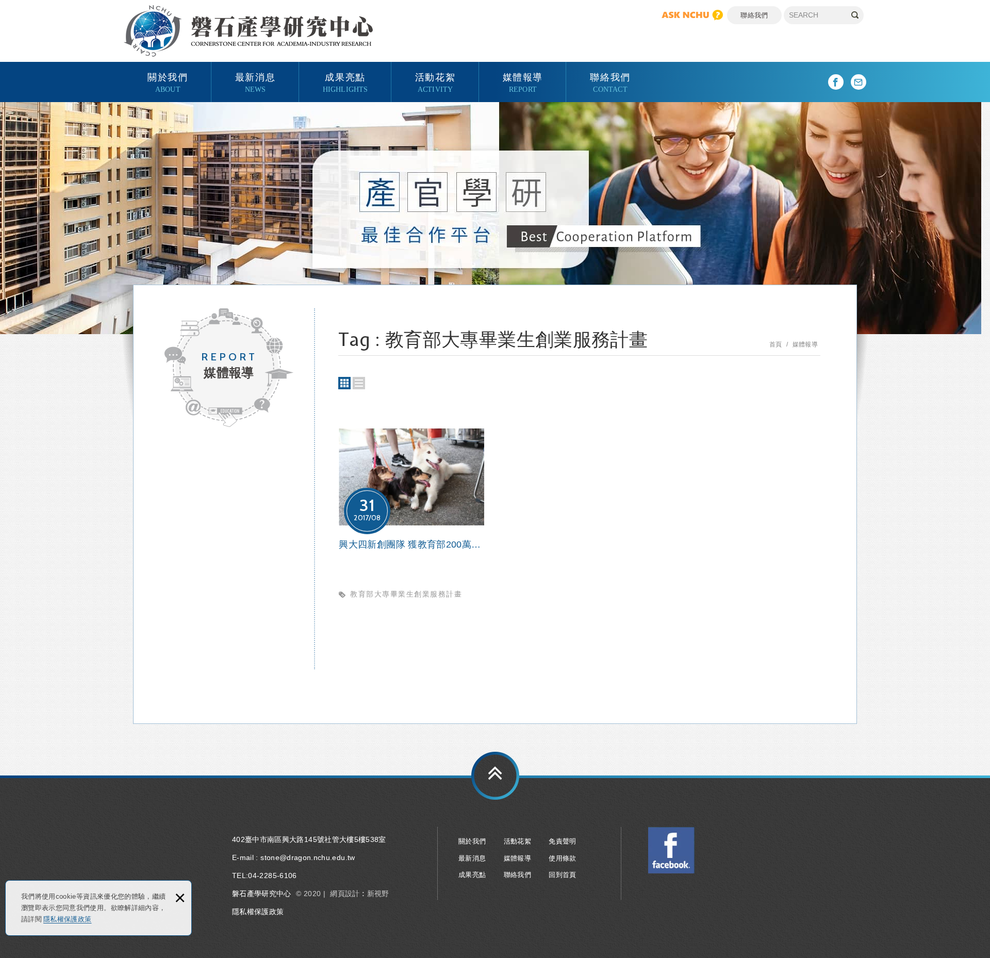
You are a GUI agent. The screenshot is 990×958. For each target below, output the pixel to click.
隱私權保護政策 (67, 919)
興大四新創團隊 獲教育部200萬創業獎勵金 (411, 520)
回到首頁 (562, 875)
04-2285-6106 (272, 875)
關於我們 (167, 82)
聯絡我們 (754, 15)
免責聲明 (562, 841)
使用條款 (562, 858)
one (359, 383)
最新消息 (255, 82)
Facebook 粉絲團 (671, 850)
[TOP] (495, 775)
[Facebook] (836, 82)
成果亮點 (345, 82)
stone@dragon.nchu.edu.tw (307, 857)
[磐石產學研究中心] (248, 31)
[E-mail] (858, 82)
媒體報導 (523, 82)
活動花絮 (435, 82)
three (344, 383)
